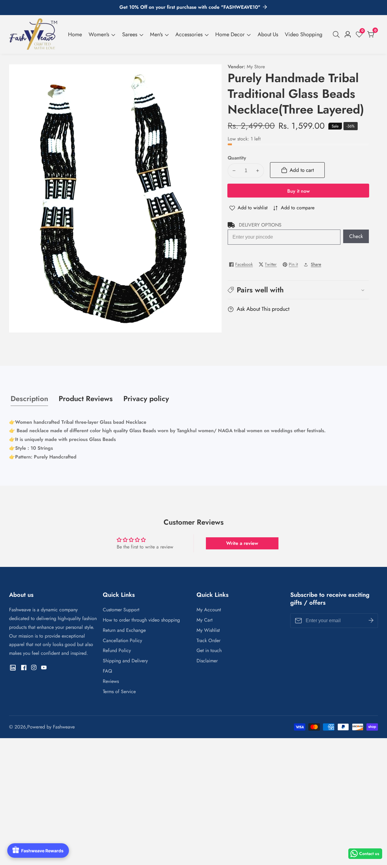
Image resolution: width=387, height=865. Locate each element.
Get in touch (209, 650)
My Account (209, 609)
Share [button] (316, 264)
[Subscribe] (371, 620)
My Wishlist (208, 630)
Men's (156, 34)
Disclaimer (207, 660)
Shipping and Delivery (125, 660)
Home (75, 34)
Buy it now (298, 191)
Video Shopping (303, 34)
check (356, 236)
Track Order (208, 640)
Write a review (242, 543)
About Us (268, 34)
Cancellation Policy (122, 640)
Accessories (189, 34)
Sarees (129, 34)
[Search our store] (337, 34)
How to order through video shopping (141, 619)
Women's (99, 34)
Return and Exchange (124, 630)
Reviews (111, 681)
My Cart (205, 619)
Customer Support (121, 609)
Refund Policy (117, 650)
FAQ (107, 670)
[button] (298, 290)
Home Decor (230, 34)
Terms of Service (119, 691)
